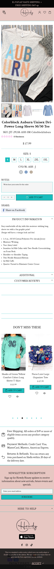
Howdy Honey (27, 12)
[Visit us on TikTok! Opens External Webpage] (32, 545)
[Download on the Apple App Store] (27, 537)
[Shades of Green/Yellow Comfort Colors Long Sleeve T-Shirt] (13, 335)
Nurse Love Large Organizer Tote (40, 375)
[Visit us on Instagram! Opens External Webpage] (27, 545)
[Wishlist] (44, 12)
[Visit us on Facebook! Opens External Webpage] (22, 545)
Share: (5, 205)
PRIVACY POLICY (19, 563)
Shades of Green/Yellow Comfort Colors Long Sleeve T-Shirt (13, 377)
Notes (5, 180)
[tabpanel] (13, 373)
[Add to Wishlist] (10, 396)
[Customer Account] (39, 12)
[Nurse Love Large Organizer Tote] (40, 335)
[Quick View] (17, 396)
